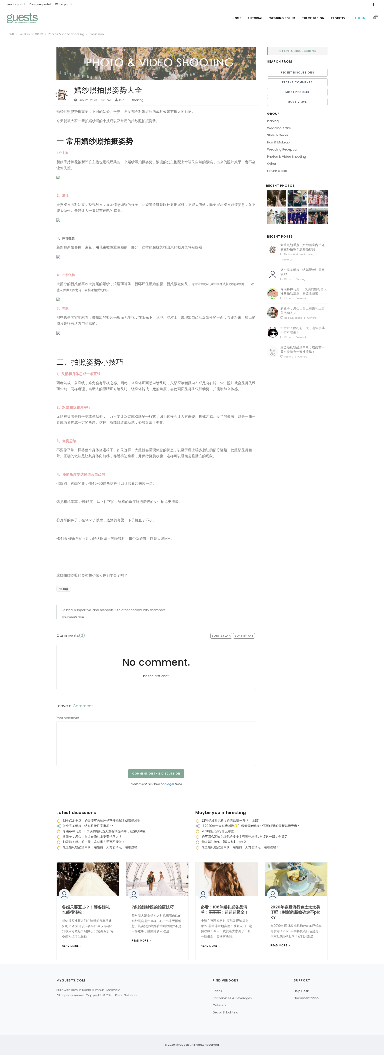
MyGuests (183, 1045)
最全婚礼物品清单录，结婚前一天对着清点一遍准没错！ (302, 349)
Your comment (67, 717)
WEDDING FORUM (282, 18)
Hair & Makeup (278, 142)
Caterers (219, 1005)
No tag (63, 589)
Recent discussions (297, 72)
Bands (217, 991)
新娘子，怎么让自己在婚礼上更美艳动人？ (302, 310)
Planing (273, 121)
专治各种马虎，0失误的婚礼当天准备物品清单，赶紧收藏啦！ (303, 291)
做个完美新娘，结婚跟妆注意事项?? (302, 272)
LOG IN (360, 18)
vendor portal (16, 4)
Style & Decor (277, 135)
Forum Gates (277, 171)
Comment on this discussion (156, 773)
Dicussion (97, 34)
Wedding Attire (279, 128)
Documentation (306, 998)
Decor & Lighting (225, 1012)
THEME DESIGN (313, 18)
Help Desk (301, 991)
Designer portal (40, 4)
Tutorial (255, 18)
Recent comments (297, 82)
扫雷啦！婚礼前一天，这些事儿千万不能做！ (302, 330)
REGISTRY (338, 18)
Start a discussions (297, 51)
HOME (236, 18)
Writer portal (63, 4)
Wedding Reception (282, 149)
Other (271, 163)
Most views (297, 102)
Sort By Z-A (221, 636)
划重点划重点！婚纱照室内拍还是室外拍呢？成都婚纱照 (302, 247)
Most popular (297, 92)
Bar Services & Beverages (232, 998)
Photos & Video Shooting (66, 34)
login (170, 784)
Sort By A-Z (244, 636)
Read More (71, 946)
